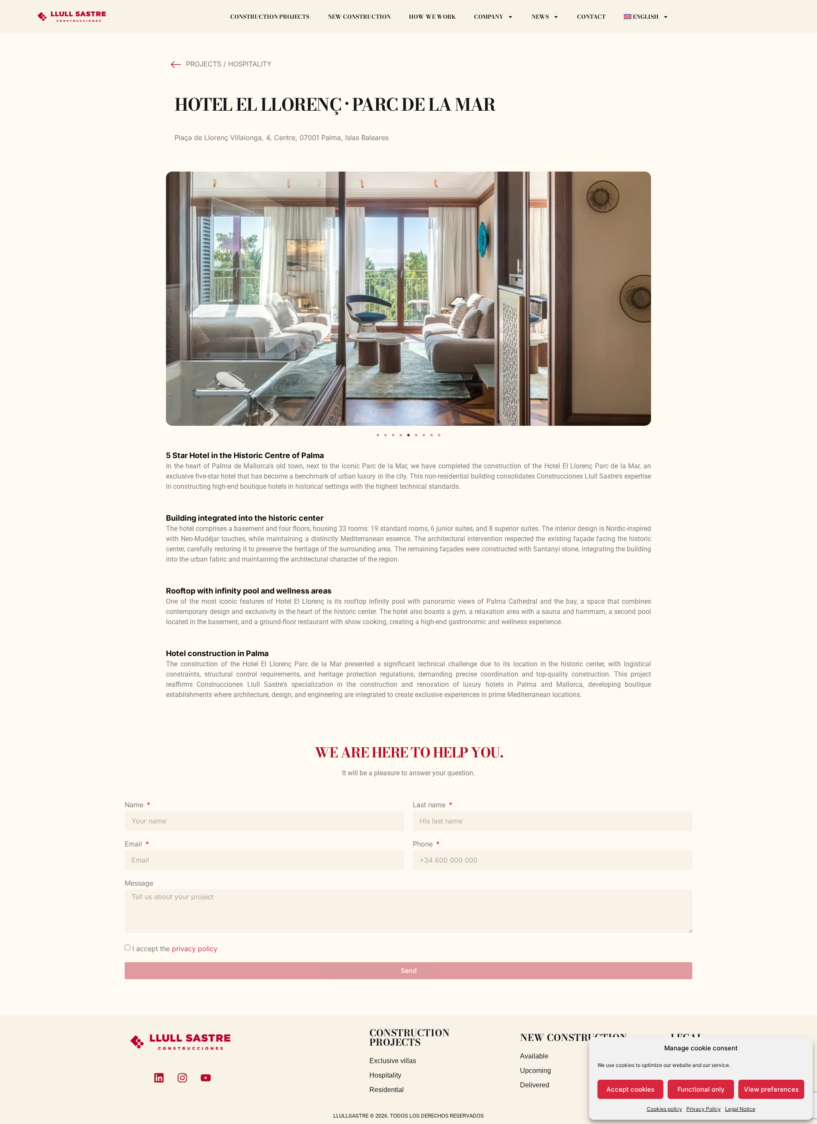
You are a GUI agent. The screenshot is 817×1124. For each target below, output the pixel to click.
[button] (378, 435)
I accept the (174, 948)
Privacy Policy (703, 1109)
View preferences (771, 1089)
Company (488, 16)
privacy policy (194, 948)
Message (139, 883)
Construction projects (269, 16)
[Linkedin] (159, 1078)
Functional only (701, 1089)
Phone (424, 844)
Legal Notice (740, 1109)
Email (134, 844)
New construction (359, 16)
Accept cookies (630, 1089)
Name (135, 805)
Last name (430, 805)
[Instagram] (182, 1078)
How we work (432, 16)
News (540, 16)
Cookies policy (664, 1109)
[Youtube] (206, 1078)
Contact (591, 16)
